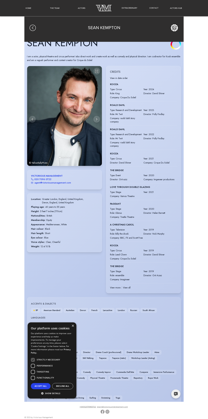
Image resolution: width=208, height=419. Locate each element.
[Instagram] (107, 412)
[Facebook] (102, 412)
